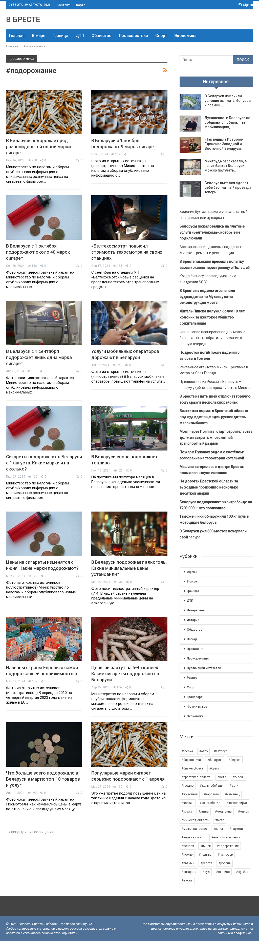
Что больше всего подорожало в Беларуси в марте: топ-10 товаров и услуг (43, 779)
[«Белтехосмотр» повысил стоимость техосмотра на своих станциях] (129, 217)
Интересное (196, 610)
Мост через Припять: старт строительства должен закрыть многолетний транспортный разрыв (216, 437)
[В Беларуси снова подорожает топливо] (129, 428)
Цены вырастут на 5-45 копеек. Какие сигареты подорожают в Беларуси (125, 673)
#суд (206, 872)
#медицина (223, 811)
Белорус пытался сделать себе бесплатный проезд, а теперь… (228, 187)
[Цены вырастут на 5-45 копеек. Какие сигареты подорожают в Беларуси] (129, 639)
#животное (190, 794)
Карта (80, 5)
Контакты (64, 5)
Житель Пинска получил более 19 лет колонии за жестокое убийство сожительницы (212, 317)
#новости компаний (225, 837)
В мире (38, 35)
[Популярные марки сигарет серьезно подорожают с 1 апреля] (129, 744)
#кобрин (187, 803)
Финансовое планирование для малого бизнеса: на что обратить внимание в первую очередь (212, 338)
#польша (205, 854)
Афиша (192, 572)
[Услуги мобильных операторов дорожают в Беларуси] (129, 323)
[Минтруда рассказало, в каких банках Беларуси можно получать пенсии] (190, 167)
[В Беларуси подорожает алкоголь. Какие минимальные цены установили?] (129, 534)
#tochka (187, 751)
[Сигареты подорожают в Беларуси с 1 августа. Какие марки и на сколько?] (44, 428)
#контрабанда (210, 803)
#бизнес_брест (192, 768)
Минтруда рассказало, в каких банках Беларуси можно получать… (226, 165)
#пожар (187, 854)
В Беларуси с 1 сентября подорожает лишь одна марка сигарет (39, 357)
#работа (206, 863)
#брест (214, 768)
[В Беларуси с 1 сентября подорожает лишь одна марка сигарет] (44, 323)
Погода (192, 639)
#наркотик (237, 829)
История (193, 620)
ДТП (80, 35)
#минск (243, 811)
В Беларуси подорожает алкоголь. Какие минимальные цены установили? (129, 568)
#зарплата (211, 794)
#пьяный (188, 863)
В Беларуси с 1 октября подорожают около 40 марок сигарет (38, 252)
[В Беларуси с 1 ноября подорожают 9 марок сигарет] (129, 112)
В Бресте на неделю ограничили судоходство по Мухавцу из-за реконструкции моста (207, 297)
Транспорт (194, 697)
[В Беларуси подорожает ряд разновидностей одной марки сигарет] (44, 112)
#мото (219, 820)
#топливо (223, 872)
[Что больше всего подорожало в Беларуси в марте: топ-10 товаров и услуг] (44, 744)
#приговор (225, 854)
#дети (234, 785)
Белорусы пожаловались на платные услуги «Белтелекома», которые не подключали (212, 232)
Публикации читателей (204, 668)
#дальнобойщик (211, 785)
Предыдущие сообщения (32, 832)
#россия (225, 863)
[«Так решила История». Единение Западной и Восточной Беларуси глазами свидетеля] (190, 145)
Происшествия (133, 35)
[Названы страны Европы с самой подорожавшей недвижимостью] (44, 639)
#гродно (187, 785)
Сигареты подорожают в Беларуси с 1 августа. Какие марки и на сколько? (44, 463)
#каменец (232, 794)
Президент (195, 649)
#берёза (235, 760)
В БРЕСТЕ (23, 19)
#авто (203, 751)
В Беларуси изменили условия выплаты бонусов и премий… (228, 100)
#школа (187, 880)
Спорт (161, 35)
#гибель (238, 777)
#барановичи (191, 760)
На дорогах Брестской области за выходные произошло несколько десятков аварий (209, 487)
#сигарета (189, 872)
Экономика (185, 35)
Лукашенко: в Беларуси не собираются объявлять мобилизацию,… (227, 122)
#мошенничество (194, 829)
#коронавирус (237, 803)
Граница (60, 35)
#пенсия (188, 846)
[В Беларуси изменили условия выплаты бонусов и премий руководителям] (190, 102)
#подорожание (228, 846)
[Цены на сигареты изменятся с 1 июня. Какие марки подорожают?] (44, 534)
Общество (102, 35)
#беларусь (214, 760)
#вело (222, 777)
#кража (187, 811)
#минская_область (195, 820)
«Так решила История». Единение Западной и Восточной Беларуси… (225, 143)
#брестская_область (196, 777)
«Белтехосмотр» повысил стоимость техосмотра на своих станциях (126, 252)
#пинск (205, 846)
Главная (17, 35)
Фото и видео (197, 706)
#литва (204, 811)
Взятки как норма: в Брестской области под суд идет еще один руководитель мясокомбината (214, 417)
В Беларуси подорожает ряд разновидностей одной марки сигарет (38, 146)
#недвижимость (193, 837)
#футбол (242, 872)
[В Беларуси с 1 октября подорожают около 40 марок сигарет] (44, 217)
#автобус (220, 751)
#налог (218, 829)
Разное (192, 678)
